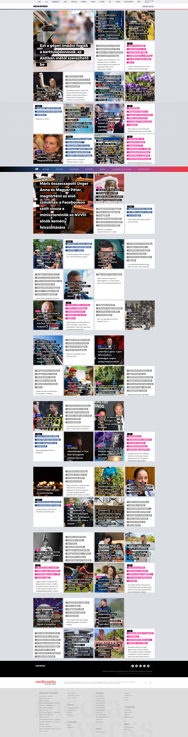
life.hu (126, 697)
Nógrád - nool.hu (44, 724)
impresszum (142, 671)
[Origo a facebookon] (132, 666)
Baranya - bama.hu (45, 698)
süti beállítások (134, 671)
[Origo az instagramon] (140, 666)
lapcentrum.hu (128, 717)
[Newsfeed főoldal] (40, 666)
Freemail (83, 1)
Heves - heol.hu (44, 717)
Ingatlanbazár (129, 1)
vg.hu (69, 725)
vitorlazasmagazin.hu (102, 717)
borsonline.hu (100, 732)
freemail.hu (127, 710)
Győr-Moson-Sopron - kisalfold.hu (49, 712)
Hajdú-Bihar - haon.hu (46, 714)
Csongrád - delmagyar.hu (47, 705)
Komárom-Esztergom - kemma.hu (49, 722)
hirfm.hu (126, 729)
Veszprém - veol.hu (74, 695)
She (110, 1)
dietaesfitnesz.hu (101, 714)
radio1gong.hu (128, 727)
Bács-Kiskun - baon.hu (46, 696)
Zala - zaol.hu (72, 697)
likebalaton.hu (100, 705)
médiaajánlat (149, 671)
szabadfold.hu (72, 710)
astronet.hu (99, 696)
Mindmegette (55, 1)
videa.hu (127, 715)
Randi (118, 1)
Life (47, 1)
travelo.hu (99, 712)
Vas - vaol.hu (72, 693)
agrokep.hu (71, 727)
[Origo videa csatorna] (144, 666)
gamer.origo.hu (100, 703)
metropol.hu (128, 695)
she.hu (126, 700)
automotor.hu (100, 698)
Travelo (93, 1)
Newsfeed (74, 1)
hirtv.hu (70, 712)
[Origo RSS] (148, 666)
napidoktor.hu (100, 708)
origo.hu (70, 715)
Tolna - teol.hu (43, 731)
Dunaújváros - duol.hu (46, 708)
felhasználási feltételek (122, 671)
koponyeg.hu (128, 712)
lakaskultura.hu (100, 701)
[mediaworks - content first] (46, 682)
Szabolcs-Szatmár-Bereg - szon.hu (50, 728)
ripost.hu (127, 693)
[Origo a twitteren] (136, 666)
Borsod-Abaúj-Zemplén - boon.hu (49, 703)
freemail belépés (148, 6)
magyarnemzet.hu (73, 708)
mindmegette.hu (101, 710)
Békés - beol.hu (44, 701)
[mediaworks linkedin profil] (150, 683)
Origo (39, 1)
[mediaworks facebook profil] (146, 683)
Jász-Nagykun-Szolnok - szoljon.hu (50, 719)
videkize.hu (99, 719)
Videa (65, 1)
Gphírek (102, 1)
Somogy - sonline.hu (45, 726)
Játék (138, 1)
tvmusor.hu (99, 722)
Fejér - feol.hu (43, 710)
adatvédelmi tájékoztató (109, 671)
